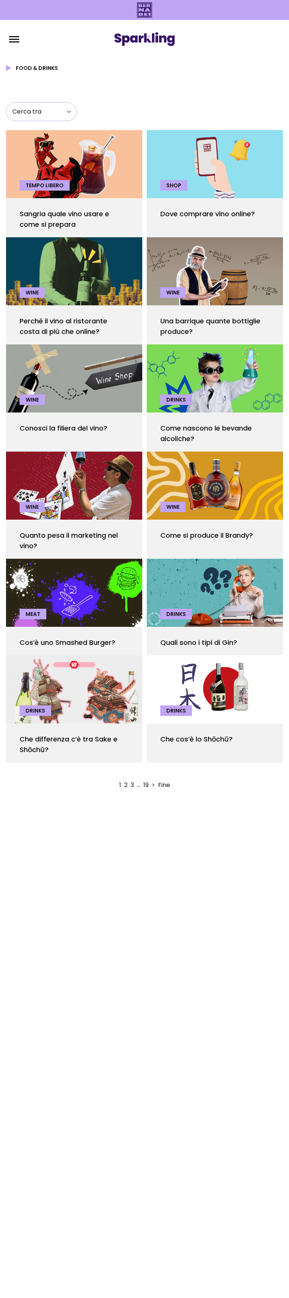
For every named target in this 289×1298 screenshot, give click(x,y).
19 (146, 785)
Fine (164, 785)
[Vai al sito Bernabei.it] (144, 10)
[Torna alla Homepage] (144, 39)
